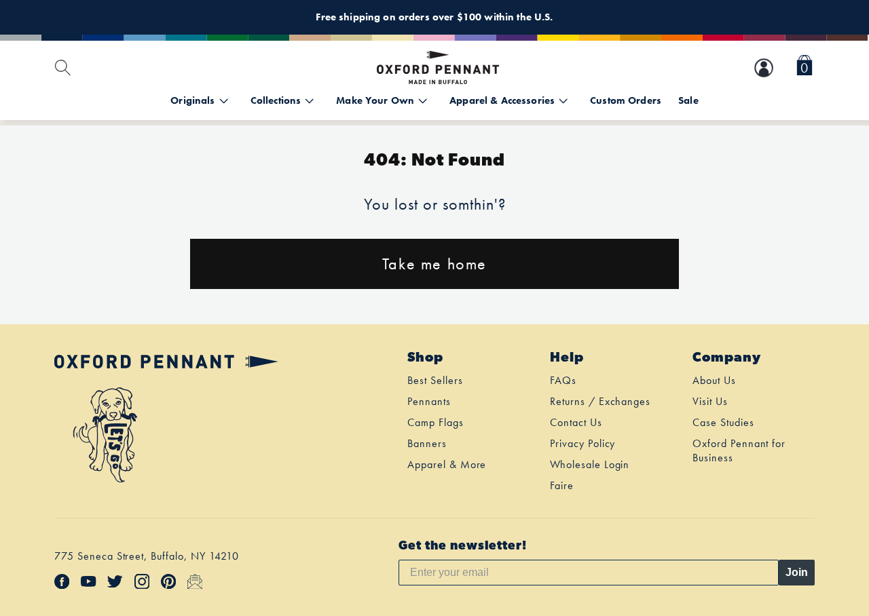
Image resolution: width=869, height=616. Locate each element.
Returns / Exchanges (600, 401)
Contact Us (576, 422)
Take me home (434, 263)
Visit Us (710, 401)
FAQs (563, 380)
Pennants (429, 401)
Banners (427, 443)
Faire (562, 485)
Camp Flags (435, 422)
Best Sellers (435, 380)
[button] (804, 67)
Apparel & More (446, 464)
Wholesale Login (589, 464)
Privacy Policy (582, 443)
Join (796, 572)
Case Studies (723, 422)
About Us (714, 380)
